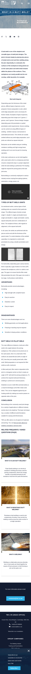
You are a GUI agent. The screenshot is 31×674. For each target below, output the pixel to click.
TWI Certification (15, 648)
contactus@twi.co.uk (15, 598)
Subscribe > (14, 668)
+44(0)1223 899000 (16, 624)
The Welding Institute (15, 643)
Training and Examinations (15, 646)
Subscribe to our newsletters (15, 631)
